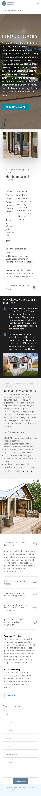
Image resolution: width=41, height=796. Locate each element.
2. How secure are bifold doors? (16, 582)
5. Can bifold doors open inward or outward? (14, 622)
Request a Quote (15, 107)
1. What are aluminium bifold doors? (15, 543)
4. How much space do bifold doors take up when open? (15, 608)
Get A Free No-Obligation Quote (17, 287)
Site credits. (10, 790)
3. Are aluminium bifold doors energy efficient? (16, 594)
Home (6, 10)
